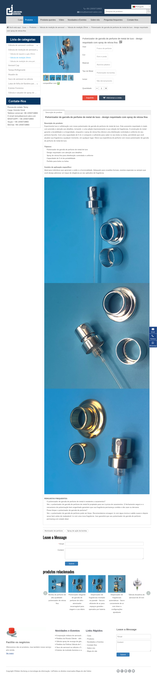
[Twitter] (129, 671)
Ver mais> (10, 653)
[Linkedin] (125, 671)
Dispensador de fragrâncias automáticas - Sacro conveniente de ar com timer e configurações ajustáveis (117, 603)
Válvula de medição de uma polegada (24, 61)
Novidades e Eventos (95, 642)
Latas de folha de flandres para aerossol (24, 84)
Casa (89, 636)
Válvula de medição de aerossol (22, 50)
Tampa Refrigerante (16, 70)
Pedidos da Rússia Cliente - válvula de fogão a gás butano (79, 638)
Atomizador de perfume (54, 531)
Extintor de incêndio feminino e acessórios (72, 650)
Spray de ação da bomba (77, 531)
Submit (71, 564)
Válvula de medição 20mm (20, 58)
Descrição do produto (54, 112)
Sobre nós (91, 648)
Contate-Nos (92, 645)
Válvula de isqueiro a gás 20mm (22, 54)
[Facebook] (118, 671)
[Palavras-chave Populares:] (149, 11)
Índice (89, 671)
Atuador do (13, 74)
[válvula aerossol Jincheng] (27, 10)
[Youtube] (133, 671)
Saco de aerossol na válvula (20, 79)
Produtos (90, 639)
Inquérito (90, 98)
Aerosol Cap (13, 65)
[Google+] (122, 671)
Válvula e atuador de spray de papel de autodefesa (24, 93)
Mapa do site (92, 651)
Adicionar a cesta (114, 98)
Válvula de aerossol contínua (20, 45)
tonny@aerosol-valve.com (90, 12)
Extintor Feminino (16, 88)
